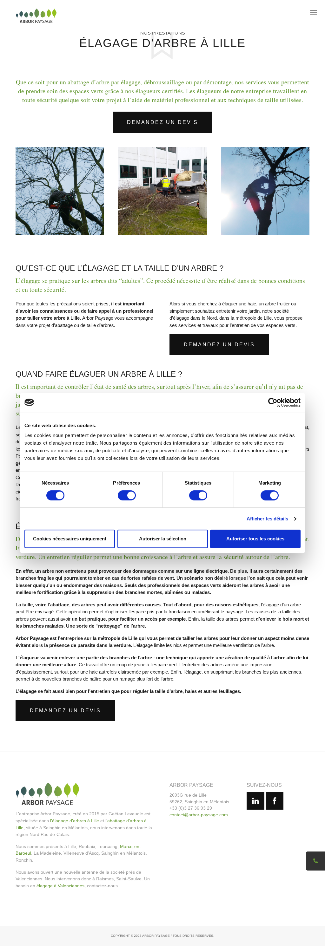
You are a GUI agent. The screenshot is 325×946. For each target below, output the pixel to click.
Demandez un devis (162, 122)
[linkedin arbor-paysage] (255, 801)
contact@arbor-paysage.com (198, 814)
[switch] (127, 495)
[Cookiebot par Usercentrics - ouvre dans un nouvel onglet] (273, 402)
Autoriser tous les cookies (255, 538)
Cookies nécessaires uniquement (69, 538)
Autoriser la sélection (162, 538)
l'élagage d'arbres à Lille (74, 820)
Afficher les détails (268, 518)
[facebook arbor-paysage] (274, 801)
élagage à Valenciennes (60, 885)
